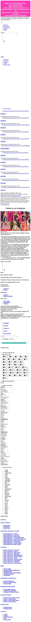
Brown (6, 507)
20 (16, 362)
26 (11, 364)
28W (6, 372)
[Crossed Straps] (4, 408)
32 (5, 367)
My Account (6, 26)
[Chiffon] (3, 428)
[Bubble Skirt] (5, 401)
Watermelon (8, 496)
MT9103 (3, 162)
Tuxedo (5, 331)
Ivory (6, 503)
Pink (6, 491)
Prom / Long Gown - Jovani (10, 557)
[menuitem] (16, 25)
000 (6, 356)
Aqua (6, 477)
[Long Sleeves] (5, 455)
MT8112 (3, 155)
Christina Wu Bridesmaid (9, 590)
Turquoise (7, 478)
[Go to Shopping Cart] (1, 21)
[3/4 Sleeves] (5, 454)
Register (5, 28)
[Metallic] (2, 415)
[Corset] (5, 404)
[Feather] (3, 429)
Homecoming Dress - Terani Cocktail (12, 543)
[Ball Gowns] (4, 394)
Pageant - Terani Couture (9, 601)
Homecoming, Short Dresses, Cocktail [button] (10, 531)
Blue (6, 483)
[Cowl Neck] (4, 440)
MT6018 (3, 120)
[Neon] (2, 416)
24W (19, 370)
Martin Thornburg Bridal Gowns (11, 570)
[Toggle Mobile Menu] (1, 319)
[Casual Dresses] (6, 390)
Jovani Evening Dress (8, 581)
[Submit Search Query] (17, 336)
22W (12, 370)
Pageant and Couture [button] (6, 594)
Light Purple (8, 489)
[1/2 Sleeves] (5, 452)
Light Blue (7, 480)
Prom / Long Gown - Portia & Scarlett (12, 559)
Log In (5, 30)
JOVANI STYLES (5, 204)
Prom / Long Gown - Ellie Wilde (11, 553)
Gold (6, 506)
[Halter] (4, 441)
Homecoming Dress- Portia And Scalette (13, 540)
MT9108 (3, 176)
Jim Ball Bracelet (7, 607)
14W (11, 367)
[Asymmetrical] (4, 434)
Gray (6, 510)
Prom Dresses (6, 526)
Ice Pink (7, 490)
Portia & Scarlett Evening (9, 582)
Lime (6, 475)
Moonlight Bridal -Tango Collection (12, 572)
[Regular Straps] (4, 460)
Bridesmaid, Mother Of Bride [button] (8, 586)
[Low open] (4, 411)
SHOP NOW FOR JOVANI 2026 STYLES (11, 195)
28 (16, 364)
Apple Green (8, 473)
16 (5, 362)
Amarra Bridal (7, 568)
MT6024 (3, 134)
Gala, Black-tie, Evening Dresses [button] (8, 578)
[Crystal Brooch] (4, 424)
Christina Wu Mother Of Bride (11, 592)
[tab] (15, 522)
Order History (6, 302)
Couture (5, 614)
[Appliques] (4, 420)
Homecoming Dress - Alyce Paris (11, 535)
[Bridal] (6, 388)
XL (26, 375)
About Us (5, 294)
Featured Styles (6, 108)
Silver (6, 512)
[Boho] (4, 395)
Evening (5, 615)
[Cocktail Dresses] (6, 391)
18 (11, 362)
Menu (2, 56)
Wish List (5, 25)
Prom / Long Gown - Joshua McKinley (12, 556)
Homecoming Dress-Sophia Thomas (12, 544)
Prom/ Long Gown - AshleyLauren (11, 552)
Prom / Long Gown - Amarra (10, 551)
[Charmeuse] (3, 427)
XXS (26, 372)
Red (6, 499)
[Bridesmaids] (6, 389)
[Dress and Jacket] (4, 397)
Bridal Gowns (6, 528)
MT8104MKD (5, 148)
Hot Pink (7, 493)
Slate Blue (7, 481)
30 (22, 364)
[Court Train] (4, 437)
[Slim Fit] (4, 450)
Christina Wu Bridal (8, 574)
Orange (7, 500)
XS (5, 375)
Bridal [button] (2, 565)
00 (11, 356)
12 (20, 359)
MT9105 (3, 169)
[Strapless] (4, 463)
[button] (6, 59)
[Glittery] (2, 414)
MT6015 (3, 114)
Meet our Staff (7, 333)
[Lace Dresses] (4, 398)
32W (19, 372)
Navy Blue (7, 484)
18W (25, 367)
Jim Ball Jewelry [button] (5, 604)
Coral (6, 502)
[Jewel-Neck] (4, 443)
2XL (6, 378)
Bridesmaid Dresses (8, 617)
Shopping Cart (6, 27)
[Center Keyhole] (5, 403)
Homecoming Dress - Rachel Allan (11, 541)
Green (6, 474)
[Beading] (4, 421)
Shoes (4, 618)
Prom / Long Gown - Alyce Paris (11, 550)
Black (6, 509)
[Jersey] (3, 430)
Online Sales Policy (8, 296)
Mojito (6, 471)
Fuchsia (7, 494)
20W (6, 370)
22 (22, 362)
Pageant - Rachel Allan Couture (11, 600)
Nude (6, 505)
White (6, 513)
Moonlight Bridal (7, 571)
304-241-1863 (6, 18)
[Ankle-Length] (4, 433)
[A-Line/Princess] (4, 446)
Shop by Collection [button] (5, 522)
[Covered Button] (4, 407)
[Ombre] (2, 417)
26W (26, 370)
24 (5, 364)
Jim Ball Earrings (7, 608)
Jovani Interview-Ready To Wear (11, 597)
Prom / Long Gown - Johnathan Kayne (13, 555)
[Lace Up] (4, 410)
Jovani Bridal (6, 575)
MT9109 (3, 183)
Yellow (6, 470)
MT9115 (3, 190)
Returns (5, 290)
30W (12, 372)
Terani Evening (7, 583)
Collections (6, 323)
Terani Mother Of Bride (9, 589)
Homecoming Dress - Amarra (10, 533)
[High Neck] (4, 442)
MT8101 (3, 141)
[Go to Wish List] (2, 21)
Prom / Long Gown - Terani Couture (12, 563)
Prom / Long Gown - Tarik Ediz (11, 561)
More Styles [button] (3, 611)
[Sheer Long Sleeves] (5, 456)
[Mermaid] (4, 448)
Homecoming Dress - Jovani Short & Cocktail (14, 539)
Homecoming (6, 525)
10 (15, 359)
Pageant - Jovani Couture (9, 599)
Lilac (6, 487)
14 (26, 359)
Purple (6, 486)
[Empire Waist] (4, 447)
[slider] (27, 343)
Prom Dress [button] (3, 547)
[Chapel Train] (4, 436)
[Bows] (4, 423)
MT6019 (3, 127)
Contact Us (6, 288)
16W (18, 367)
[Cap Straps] (4, 459)
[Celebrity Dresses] (5, 402)
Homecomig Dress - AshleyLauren (11, 536)
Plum (6, 497)
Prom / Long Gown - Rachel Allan (11, 560)
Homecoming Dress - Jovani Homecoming (13, 537)
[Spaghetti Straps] (4, 461)
